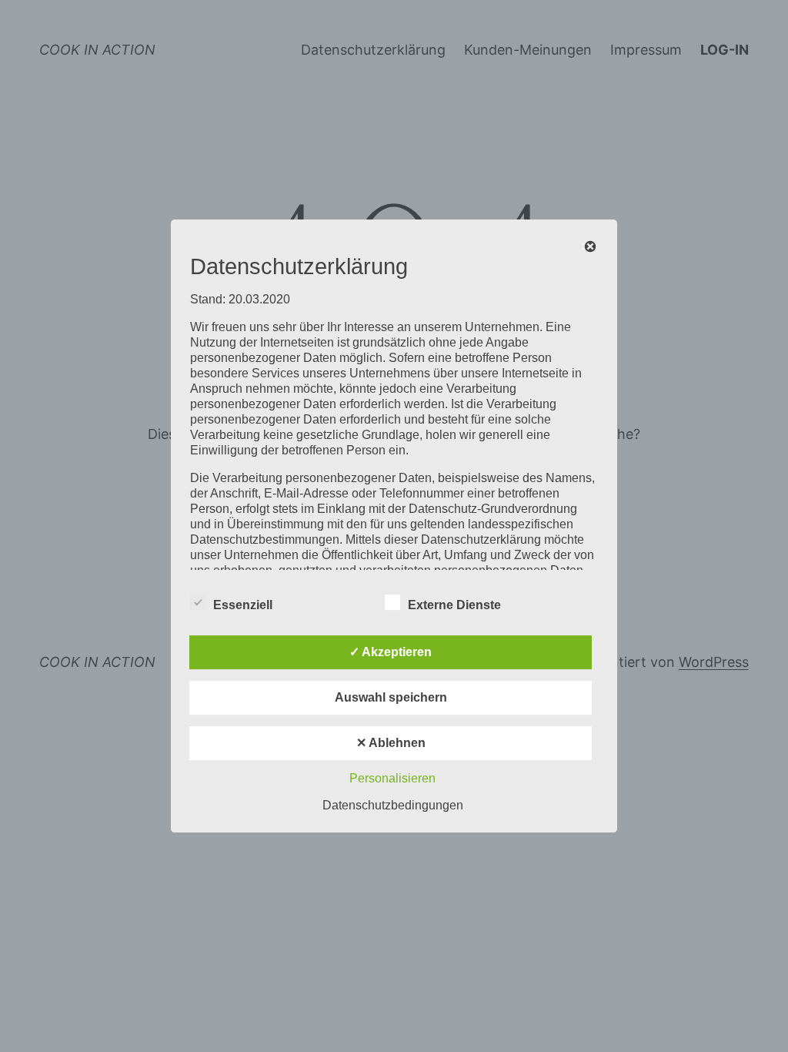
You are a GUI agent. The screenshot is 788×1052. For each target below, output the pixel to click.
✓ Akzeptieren (390, 651)
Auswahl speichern (391, 697)
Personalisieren (392, 778)
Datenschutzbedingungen (392, 805)
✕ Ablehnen (391, 742)
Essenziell (242, 604)
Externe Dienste (454, 604)
